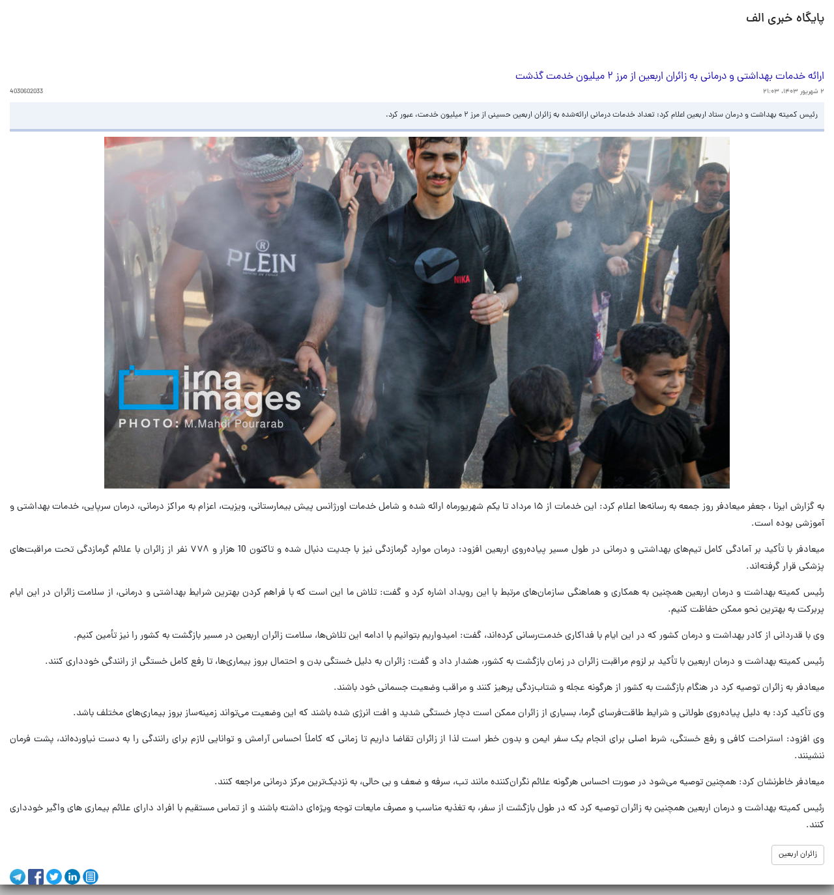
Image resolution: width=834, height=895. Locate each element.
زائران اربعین (798, 854)
